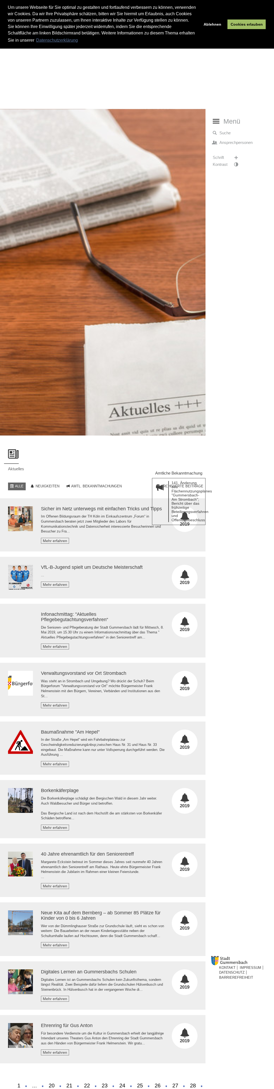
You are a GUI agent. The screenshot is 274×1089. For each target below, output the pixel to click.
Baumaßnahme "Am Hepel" (70, 732)
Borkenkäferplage (60, 790)
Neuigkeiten (47, 486)
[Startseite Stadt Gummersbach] (241, 960)
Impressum (250, 968)
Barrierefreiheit (236, 978)
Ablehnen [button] (212, 24)
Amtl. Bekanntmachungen (96, 486)
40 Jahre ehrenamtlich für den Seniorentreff (87, 854)
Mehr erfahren (55, 541)
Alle (19, 486)
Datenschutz (232, 972)
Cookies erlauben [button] (247, 24)
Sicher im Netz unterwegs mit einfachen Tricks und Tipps (101, 508)
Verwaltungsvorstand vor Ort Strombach (83, 673)
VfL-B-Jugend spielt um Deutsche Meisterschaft (92, 567)
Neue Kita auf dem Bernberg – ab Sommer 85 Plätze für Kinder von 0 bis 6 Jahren (101, 915)
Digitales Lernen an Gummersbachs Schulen (88, 971)
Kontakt (227, 968)
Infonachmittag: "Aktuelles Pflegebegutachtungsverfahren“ (74, 617)
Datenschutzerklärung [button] (57, 40)
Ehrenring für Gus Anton (67, 1025)
